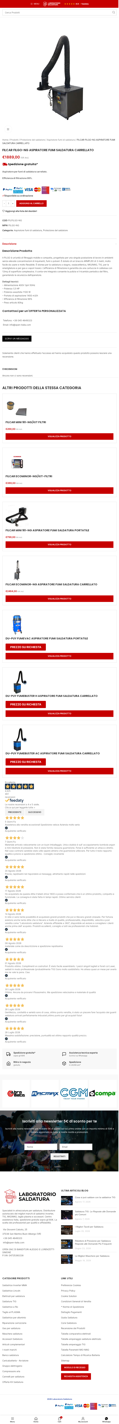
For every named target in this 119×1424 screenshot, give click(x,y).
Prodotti (14, 139)
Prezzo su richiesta (25, 647)
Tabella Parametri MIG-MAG (75, 1349)
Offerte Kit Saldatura (12, 1382)
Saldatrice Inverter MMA (14, 1285)
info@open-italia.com (13, 1242)
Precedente (14, 812)
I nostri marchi (9, 1349)
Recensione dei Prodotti (73, 1328)
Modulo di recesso (74, 1367)
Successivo (34, 812)
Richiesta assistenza (76, 1376)
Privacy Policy (68, 1290)
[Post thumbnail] (67, 1200)
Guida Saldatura (69, 1317)
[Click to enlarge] (8, 129)
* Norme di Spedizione (72, 1306)
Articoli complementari (13, 1344)
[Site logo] (51, 3)
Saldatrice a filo (10, 1306)
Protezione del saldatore (32, 139)
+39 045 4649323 (12, 1238)
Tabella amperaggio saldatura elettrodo (81, 1339)
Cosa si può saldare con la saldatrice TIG (95, 1197)
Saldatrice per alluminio (14, 1317)
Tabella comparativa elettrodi (76, 1333)
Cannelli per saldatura (13, 1376)
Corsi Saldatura (69, 1323)
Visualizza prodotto (59, 436)
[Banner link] (16, 1093)
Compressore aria (11, 1371)
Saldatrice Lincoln (11, 1290)
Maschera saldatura (12, 1333)
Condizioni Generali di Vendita (76, 1301)
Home (5, 139)
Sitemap (65, 1360)
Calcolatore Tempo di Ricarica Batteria (80, 1355)
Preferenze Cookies (71, 1285)
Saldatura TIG (9, 1301)
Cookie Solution (69, 1296)
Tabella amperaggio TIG (73, 1344)
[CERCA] (113, 12)
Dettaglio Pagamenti (71, 1312)
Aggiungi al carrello (31, 203)
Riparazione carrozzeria (14, 1323)
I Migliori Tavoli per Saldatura (89, 1226)
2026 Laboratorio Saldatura (59, 1399)
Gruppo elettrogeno (12, 1366)
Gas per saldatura (11, 1328)
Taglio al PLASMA (11, 1312)
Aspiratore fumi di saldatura (61, 139)
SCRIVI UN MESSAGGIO (17, 338)
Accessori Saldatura (12, 1339)
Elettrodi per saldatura (13, 1296)
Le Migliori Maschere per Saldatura (92, 1256)
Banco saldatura (10, 1355)
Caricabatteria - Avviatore (15, 1360)
